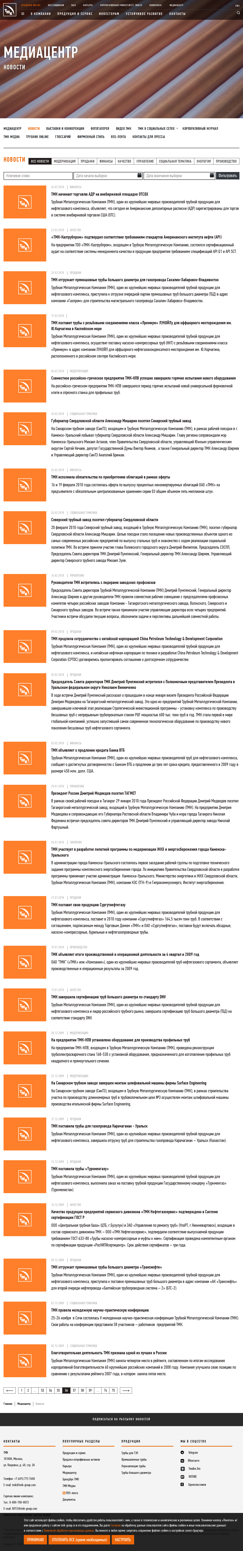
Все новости (40, 162)
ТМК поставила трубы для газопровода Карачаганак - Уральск (99, 1126)
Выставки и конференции (65, 129)
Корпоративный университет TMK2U (121, 5)
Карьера (88, 5)
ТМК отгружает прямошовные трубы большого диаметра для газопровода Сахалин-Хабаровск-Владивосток (135, 280)
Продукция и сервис (75, 14)
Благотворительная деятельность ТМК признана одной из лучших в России (109, 1353)
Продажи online (31, 5)
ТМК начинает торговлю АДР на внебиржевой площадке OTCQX (99, 194)
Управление (145, 162)
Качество (124, 162)
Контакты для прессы (149, 137)
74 (105, 1391)
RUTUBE (193, 1477)
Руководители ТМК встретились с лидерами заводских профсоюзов (103, 583)
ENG (238, 6)
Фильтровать (228, 176)
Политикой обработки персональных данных (69, 1531)
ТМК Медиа (12, 137)
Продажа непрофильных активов (81, 1460)
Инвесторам (109, 14)
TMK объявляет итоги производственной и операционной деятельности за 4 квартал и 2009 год (125, 954)
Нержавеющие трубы (134, 1466)
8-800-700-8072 (19, 1502)
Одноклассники (197, 1485)
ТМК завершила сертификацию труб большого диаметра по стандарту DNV (108, 997)
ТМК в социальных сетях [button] (157, 129)
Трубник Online (37, 137)
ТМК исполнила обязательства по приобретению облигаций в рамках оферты (110, 477)
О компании (41, 14)
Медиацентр (177, 5)
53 (42, 1391)
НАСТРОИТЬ (123, 1540)
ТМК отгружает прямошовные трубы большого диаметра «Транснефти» (106, 1267)
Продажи (87, 162)
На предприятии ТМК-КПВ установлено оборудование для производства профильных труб (120, 1040)
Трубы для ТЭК (130, 1453)
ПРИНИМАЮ (35, 1540)
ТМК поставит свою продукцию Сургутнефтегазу (88, 905)
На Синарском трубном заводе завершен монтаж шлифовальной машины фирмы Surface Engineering (128, 1083)
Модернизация (65, 162)
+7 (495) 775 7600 (24, 1479)
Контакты (177, 14)
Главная (8, 1404)
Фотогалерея (100, 129)
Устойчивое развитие (144, 14)
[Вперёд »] (126, 1390)
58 (82, 1391)
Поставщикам (56, 5)
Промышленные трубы (134, 1460)
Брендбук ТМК (71, 1479)
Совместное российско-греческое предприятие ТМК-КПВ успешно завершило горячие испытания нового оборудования (143, 378)
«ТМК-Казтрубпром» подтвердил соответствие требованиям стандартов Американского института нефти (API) (136, 237)
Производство (226, 162)
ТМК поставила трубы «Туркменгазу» (80, 1169)
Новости (34, 129)
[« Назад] (10, 1390)
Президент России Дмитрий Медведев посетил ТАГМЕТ (93, 793)
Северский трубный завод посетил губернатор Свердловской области (104, 520)
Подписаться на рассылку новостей (121, 1419)
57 (74, 1391)
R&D (74, 5)
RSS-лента (118, 137)
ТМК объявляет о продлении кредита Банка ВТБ (88, 750)
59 (90, 1391)
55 (58, 1391)
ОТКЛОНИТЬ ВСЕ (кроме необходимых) (79, 1540)
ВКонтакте (193, 1461)
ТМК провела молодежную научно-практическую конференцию (100, 1310)
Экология (204, 162)
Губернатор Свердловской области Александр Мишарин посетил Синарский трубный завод (121, 421)
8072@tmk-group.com (24, 1509)
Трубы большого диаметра (136, 1473)
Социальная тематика (175, 162)
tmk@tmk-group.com (24, 1485)
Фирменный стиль (91, 137)
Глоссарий (63, 137)
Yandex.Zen (194, 1469)
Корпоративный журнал (200, 129)
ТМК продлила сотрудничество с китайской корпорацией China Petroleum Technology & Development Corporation (137, 639)
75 (113, 1391)
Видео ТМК (123, 129)
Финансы (106, 162)
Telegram (193, 1453)
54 (50, 1391)
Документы (69, 1500)
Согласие (116, 1525)
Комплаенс (155, 5)
